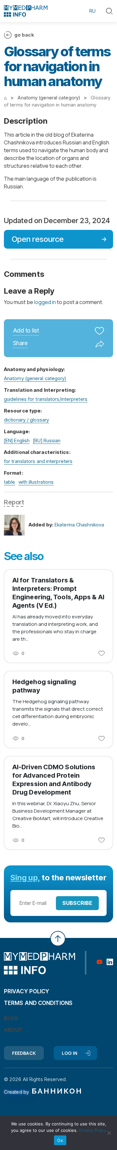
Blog (11, 1018)
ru (92, 11)
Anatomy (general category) (35, 378)
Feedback (24, 1053)
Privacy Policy (92, 1130)
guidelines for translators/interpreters (45, 399)
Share (20, 343)
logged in (45, 302)
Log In (70, 1053)
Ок (60, 1140)
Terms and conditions (38, 1003)
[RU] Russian (46, 440)
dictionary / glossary (26, 420)
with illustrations (36, 482)
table (9, 482)
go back (24, 35)
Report (14, 502)
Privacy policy (26, 991)
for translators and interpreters (38, 461)
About (13, 1030)
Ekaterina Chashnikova (79, 525)
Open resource (38, 239)
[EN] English (17, 440)
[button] (109, 11)
